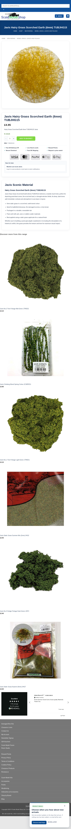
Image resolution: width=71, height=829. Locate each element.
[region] (49, 702)
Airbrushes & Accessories (9, 792)
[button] (59, 16)
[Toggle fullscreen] (7, 818)
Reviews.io (5, 772)
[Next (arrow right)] (7, 826)
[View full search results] (3, 2)
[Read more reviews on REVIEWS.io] (14, 709)
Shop (21, 31)
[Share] (12, 818)
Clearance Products (7, 768)
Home (15, 31)
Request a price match (55, 150)
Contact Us (5, 731)
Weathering (29, 31)
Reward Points (6, 754)
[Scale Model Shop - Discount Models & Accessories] (13, 16)
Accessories (5, 781)
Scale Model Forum (7, 745)
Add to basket (26, 138)
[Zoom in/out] (2, 818)
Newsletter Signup (7, 738)
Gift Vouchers (5, 741)
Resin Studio (5, 748)
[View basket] (67, 16)
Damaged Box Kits (7, 724)
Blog (2, 799)
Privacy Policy (6, 757)
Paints (3, 785)
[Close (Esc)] (18, 818)
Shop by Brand (6, 795)
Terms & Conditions (7, 761)
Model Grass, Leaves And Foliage (46, 31)
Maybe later (52, 822)
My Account (5, 734)
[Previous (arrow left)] (2, 826)
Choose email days (39, 822)
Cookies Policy (6, 765)
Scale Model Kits (6, 777)
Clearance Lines (6, 727)
